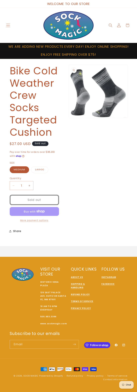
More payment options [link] (34, 220)
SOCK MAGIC (30, 375)
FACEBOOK (108, 284)
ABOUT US (77, 277)
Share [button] (17, 231)
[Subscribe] (74, 344)
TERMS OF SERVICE (82, 301)
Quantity (15, 178)
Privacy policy (95, 375)
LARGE (41, 170)
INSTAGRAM (108, 277)
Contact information (115, 379)
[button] (8, 25)
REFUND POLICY (80, 294)
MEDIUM (21, 170)
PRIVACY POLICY (81, 308)
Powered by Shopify (51, 375)
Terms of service (117, 375)
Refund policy (75, 375)
